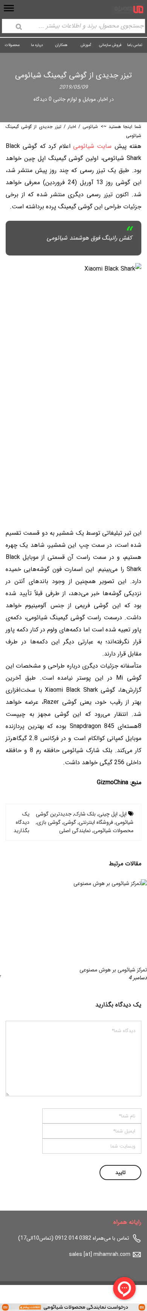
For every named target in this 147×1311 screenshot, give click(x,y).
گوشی (69, 822)
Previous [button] (128, 930)
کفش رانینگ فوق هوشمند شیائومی (89, 238)
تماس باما (134, 45)
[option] (73, 930)
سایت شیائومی (92, 146)
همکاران (61, 45)
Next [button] (18, 930)
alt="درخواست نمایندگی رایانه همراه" (107, 1307)
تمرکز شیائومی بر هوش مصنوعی (113, 970)
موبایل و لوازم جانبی (74, 99)
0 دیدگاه (43, 99)
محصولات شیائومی (113, 830)
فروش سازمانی (110, 45)
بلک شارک (85, 814)
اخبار (103, 99)
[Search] (18, 26)
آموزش (86, 45)
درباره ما (37, 45)
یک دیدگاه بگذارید (21, 822)
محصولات (12, 45)
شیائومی (90, 126)
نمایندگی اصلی (75, 830)
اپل (123, 814)
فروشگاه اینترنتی (96, 822)
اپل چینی (108, 814)
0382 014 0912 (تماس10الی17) (54, 1238)
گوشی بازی (49, 822)
